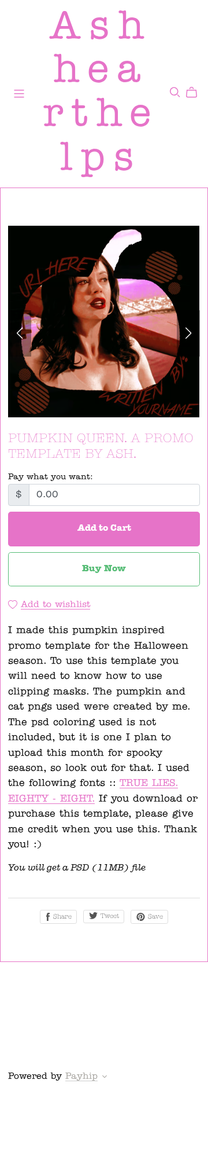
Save (154, 916)
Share (61, 916)
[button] (19, 333)
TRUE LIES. (149, 783)
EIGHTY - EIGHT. (51, 799)
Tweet (108, 916)
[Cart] (196, 92)
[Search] (175, 92)
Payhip (81, 1076)
